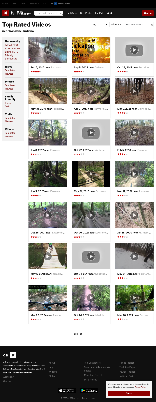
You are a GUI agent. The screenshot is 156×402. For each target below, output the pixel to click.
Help (51, 367)
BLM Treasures (12, 48)
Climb (5, 4)
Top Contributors (92, 362)
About (52, 362)
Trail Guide (72, 13)
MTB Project (90, 379)
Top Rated (10, 70)
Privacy (92, 398)
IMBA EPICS (11, 45)
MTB (14, 4)
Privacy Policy (140, 387)
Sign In (148, 13)
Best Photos (86, 13)
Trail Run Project (127, 367)
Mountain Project (93, 375)
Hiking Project (126, 362)
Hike (23, 4)
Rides (8, 103)
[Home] (18, 13)
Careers (7, 381)
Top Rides (100, 13)
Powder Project (127, 371)
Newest (9, 73)
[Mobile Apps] (109, 13)
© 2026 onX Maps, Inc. (70, 398)
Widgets (53, 371)
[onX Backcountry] (60, 3)
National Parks (126, 376)
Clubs (52, 376)
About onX (8, 376)
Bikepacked (11, 58)
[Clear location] (151, 24)
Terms (84, 398)
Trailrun (34, 4)
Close (129, 393)
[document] (129, 389)
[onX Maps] (9, 357)
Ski (45, 4)
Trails (8, 106)
